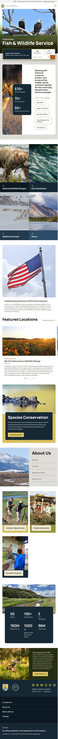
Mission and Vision (38, 473)
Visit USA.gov (36, 734)
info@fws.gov (47, 691)
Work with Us (36, 479)
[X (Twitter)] (41, 685)
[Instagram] (37, 685)
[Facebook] (33, 685)
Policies (5, 716)
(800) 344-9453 (36, 691)
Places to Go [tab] (37, 53)
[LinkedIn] (50, 685)
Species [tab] (49, 53)
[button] (25, 378)
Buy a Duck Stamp (42, 114)
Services (35, 460)
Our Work (35, 466)
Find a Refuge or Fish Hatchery (43, 121)
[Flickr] (54, 685)
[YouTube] (46, 685)
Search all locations (48, 320)
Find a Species (41, 127)
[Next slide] (34, 378)
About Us (6, 707)
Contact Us (7, 702)
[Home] (5, 687)
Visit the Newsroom (40, 674)
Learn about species (16, 435)
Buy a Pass (40, 102)
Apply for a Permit (42, 108)
